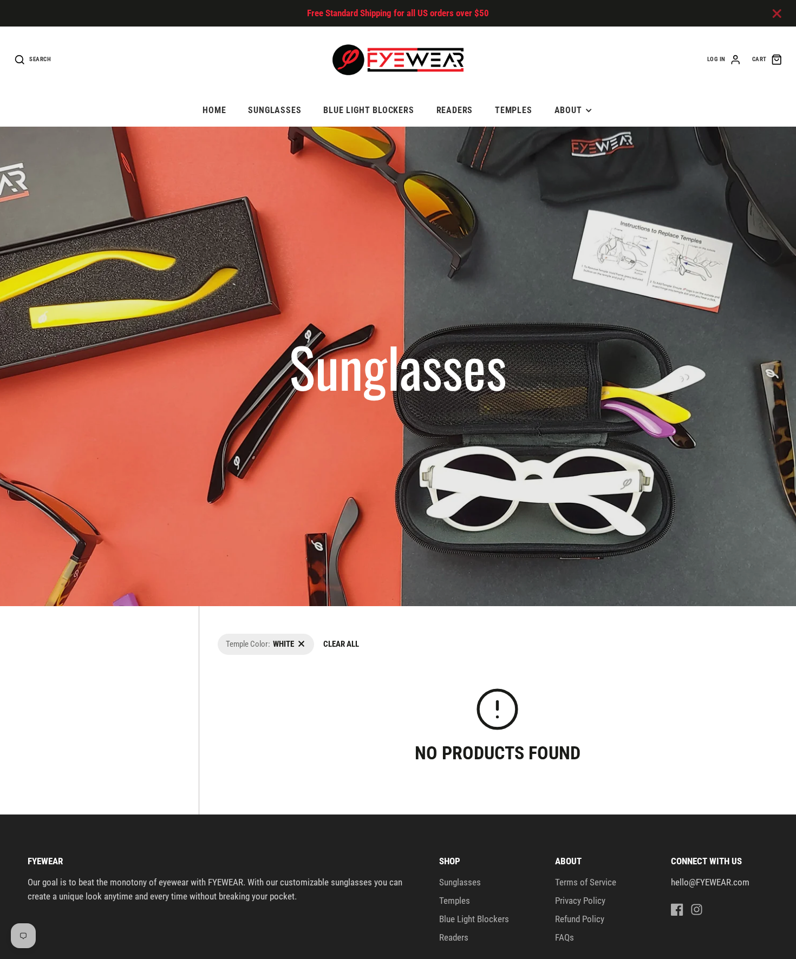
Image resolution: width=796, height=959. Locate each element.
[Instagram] (696, 909)
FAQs (564, 937)
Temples (513, 110)
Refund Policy (579, 919)
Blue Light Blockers (368, 110)
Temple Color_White (249, 640)
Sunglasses (274, 110)
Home (214, 110)
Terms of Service (585, 882)
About (568, 110)
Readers (454, 110)
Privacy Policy (580, 900)
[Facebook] (677, 909)
